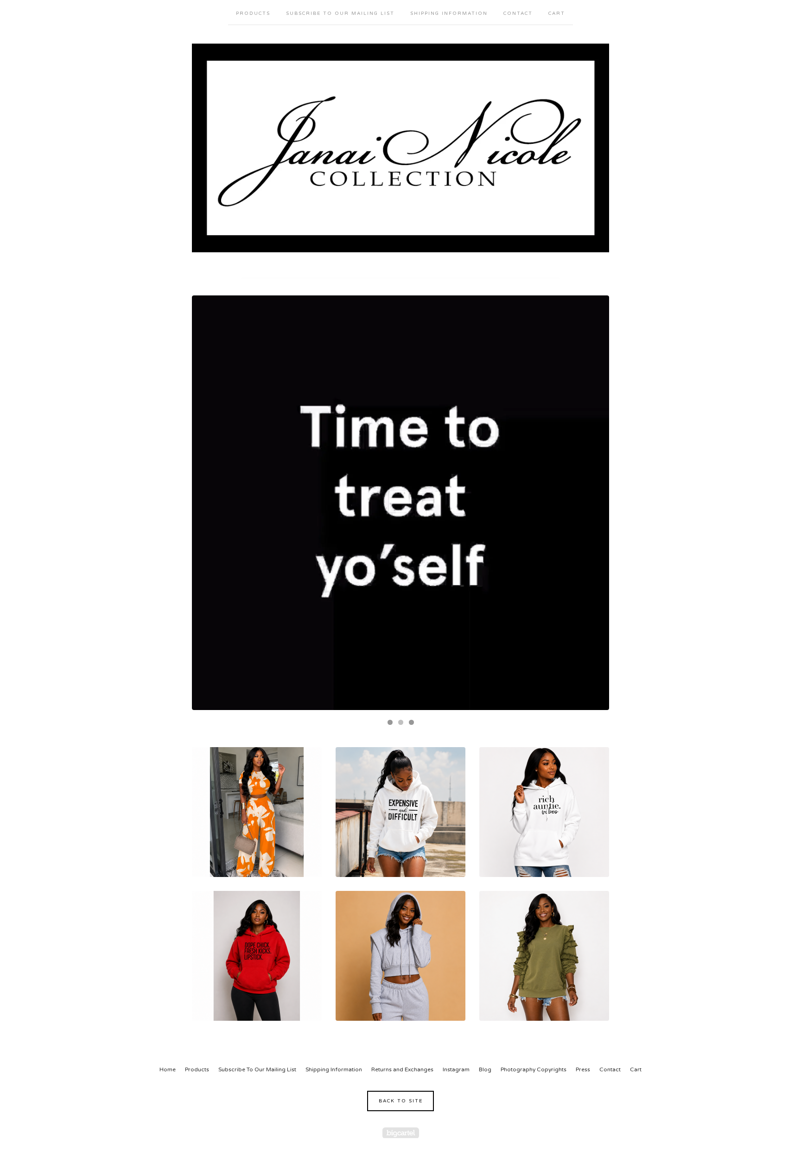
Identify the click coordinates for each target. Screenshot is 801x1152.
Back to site (401, 1101)
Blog (485, 1069)
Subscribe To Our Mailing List (340, 13)
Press (583, 1069)
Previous (208, 502)
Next (593, 502)
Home (167, 1069)
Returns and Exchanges (402, 1069)
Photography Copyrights (533, 1069)
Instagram (456, 1069)
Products (253, 13)
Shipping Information (449, 13)
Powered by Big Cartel (400, 1132)
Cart (556, 13)
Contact (518, 13)
